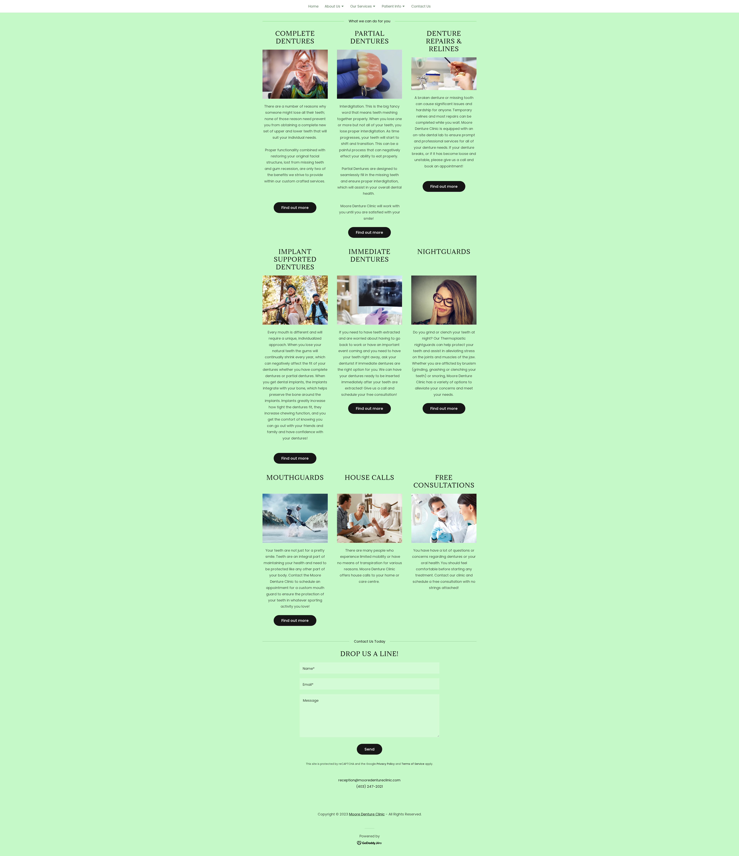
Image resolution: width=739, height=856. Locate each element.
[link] (369, 842)
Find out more (295, 207)
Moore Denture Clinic (367, 814)
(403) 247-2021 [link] (369, 786)
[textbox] (369, 668)
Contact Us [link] (421, 6)
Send (369, 749)
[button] (334, 6)
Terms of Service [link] (412, 764)
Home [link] (313, 6)
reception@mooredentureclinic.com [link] (369, 780)
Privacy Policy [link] (386, 764)
